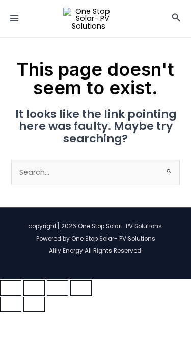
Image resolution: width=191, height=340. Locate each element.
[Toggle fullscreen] (34, 288)
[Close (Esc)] (81, 288)
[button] (176, 18)
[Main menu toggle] (14, 18)
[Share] (57, 288)
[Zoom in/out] (10, 288)
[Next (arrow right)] (34, 304)
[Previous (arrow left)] (10, 304)
